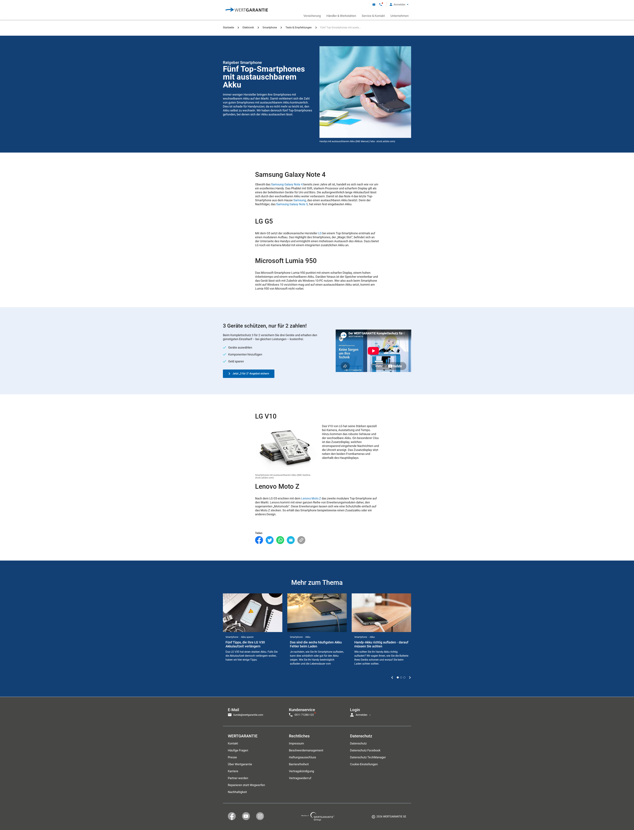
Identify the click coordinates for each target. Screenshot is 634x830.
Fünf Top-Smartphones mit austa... (340, 27)
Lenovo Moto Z (311, 498)
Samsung (299, 200)
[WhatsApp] (280, 540)
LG (320, 233)
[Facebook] (259, 540)
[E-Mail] (291, 540)
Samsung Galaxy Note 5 (292, 204)
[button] (399, 4)
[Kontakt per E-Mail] (373, 4)
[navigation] (317, 711)
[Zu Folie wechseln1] (398, 677)
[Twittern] (270, 540)
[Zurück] (392, 677)
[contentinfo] (389, 818)
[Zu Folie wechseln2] (401, 677)
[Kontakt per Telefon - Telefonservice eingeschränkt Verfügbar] (380, 4)
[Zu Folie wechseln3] (404, 677)
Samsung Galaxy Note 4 (287, 184)
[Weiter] (410, 677)
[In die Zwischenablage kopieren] (301, 540)
